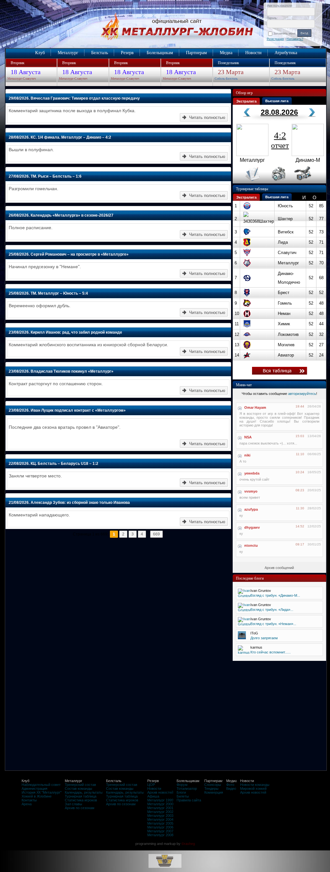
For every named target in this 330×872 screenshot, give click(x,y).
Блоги (181, 792)
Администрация (34, 788)
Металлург (68, 52)
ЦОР (151, 785)
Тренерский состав (80, 785)
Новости (253, 52)
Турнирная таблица (80, 796)
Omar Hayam (255, 407)
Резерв (127, 52)
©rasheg (188, 844)
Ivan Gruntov (260, 591)
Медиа (226, 52)
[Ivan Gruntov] (244, 596)
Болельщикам (160, 52)
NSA (248, 437)
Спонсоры (212, 785)
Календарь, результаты (84, 792)
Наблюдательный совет (41, 785)
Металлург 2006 (160, 827)
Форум (182, 785)
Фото (230, 785)
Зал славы (73, 804)
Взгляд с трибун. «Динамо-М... (275, 595)
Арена (27, 804)
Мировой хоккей (253, 788)
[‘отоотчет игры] (278, 182)
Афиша (153, 796)
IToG (254, 633)
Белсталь (99, 52)
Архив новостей (160, 792)
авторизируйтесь (302, 394)
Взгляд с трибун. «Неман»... (273, 624)
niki (247, 455)
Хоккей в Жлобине (37, 796)
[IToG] (242, 638)
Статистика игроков (81, 800)
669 (156, 534)
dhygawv (252, 527)
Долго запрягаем (264, 638)
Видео (231, 788)
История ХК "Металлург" (42, 792)
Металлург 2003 (160, 816)
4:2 (280, 140)
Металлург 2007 (160, 831)
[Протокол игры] (249, 182)
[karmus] (244, 652)
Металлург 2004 (160, 819)
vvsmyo (250, 491)
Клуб (40, 52)
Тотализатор (187, 788)
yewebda (251, 473)
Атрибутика (286, 52)
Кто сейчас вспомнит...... (270, 652)
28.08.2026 (279, 112)
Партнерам (196, 52)
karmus (256, 647)
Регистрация (275, 39)
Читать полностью (207, 117)
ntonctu (251, 545)
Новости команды (254, 785)
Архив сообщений (279, 568)
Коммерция (213, 792)
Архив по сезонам (79, 808)
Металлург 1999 (160, 800)
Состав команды (78, 788)
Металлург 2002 (160, 812)
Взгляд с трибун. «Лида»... (271, 610)
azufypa (251, 509)
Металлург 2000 (160, 804)
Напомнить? (294, 39)
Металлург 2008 (160, 835)
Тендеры (211, 788)
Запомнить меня (285, 33)
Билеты (183, 796)
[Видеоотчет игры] (308, 182)
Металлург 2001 (160, 808)
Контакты (29, 800)
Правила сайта (189, 800)
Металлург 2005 (160, 823)
